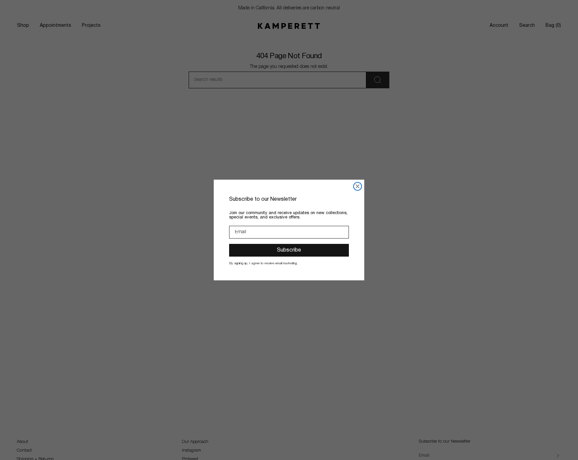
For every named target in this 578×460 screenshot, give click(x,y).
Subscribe (289, 250)
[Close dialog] (358, 186)
